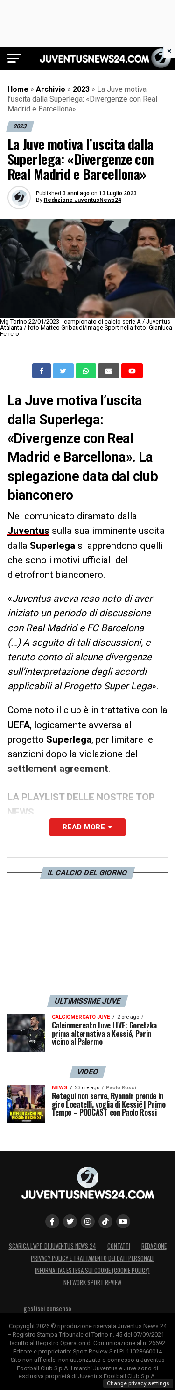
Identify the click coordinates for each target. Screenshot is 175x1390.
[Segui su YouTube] (123, 1221)
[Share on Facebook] (42, 370)
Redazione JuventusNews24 (82, 200)
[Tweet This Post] (64, 370)
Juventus (28, 530)
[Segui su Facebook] (52, 1221)
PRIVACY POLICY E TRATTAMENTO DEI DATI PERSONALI (92, 1258)
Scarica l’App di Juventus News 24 (52, 1246)
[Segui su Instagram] (88, 1221)
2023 (81, 89)
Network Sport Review (92, 1282)
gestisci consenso (47, 1308)
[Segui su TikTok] (105, 1221)
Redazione (154, 1246)
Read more (84, 827)
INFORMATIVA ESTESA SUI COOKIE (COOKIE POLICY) (92, 1270)
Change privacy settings (138, 1383)
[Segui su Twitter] (70, 1221)
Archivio (50, 89)
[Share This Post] (87, 370)
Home (17, 89)
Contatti (118, 1246)
